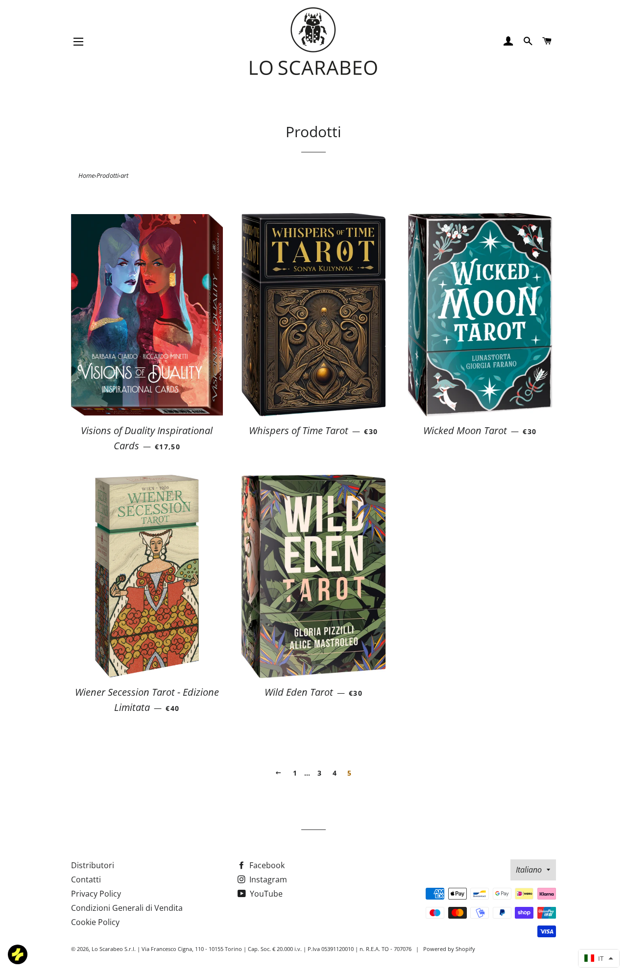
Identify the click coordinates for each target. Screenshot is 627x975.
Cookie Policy (95, 922)
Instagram (267, 879)
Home (86, 175)
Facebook (266, 865)
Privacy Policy (96, 893)
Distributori (92, 865)
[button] (599, 958)
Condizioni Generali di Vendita (127, 907)
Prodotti (107, 175)
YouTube (265, 893)
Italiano (529, 869)
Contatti (86, 879)
